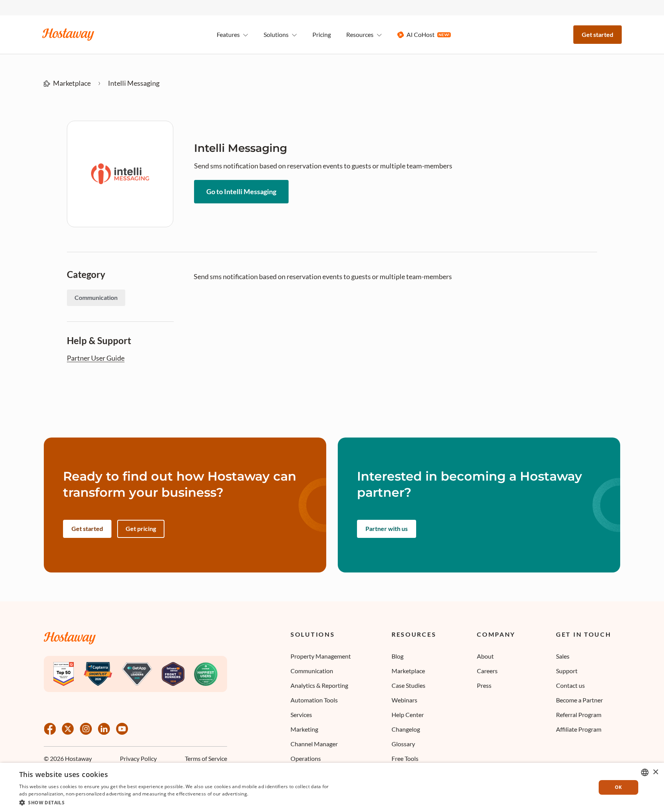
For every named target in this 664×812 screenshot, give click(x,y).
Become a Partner (579, 700)
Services (301, 714)
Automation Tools (314, 700)
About (485, 656)
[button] (174, 802)
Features (228, 34)
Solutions (312, 634)
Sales (562, 656)
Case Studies (408, 685)
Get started (597, 34)
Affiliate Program (578, 729)
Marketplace (72, 83)
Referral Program (578, 714)
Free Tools (405, 758)
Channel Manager (314, 743)
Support (567, 670)
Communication (311, 670)
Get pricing (141, 528)
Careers (487, 670)
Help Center (408, 714)
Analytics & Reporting (319, 685)
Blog (397, 656)
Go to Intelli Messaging (241, 191)
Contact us (570, 685)
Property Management (320, 656)
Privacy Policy (138, 758)
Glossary (403, 743)
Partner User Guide (95, 358)
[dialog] (332, 787)
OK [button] (618, 787)
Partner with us (386, 528)
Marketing (304, 729)
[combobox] (645, 772)
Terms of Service (206, 758)
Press (484, 685)
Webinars (404, 700)
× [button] (655, 772)
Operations (305, 758)
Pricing (321, 34)
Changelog (406, 729)
